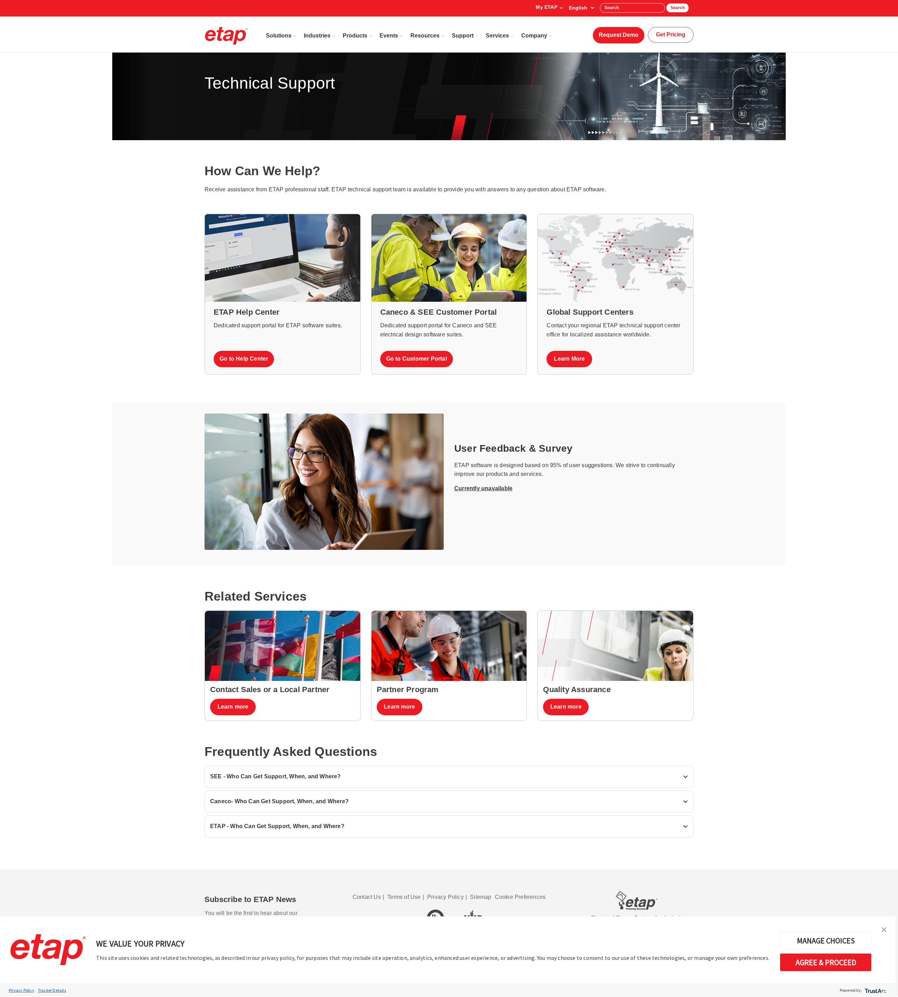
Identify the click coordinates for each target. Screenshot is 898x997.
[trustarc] (875, 990)
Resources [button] (425, 36)
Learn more (233, 707)
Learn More (569, 359)
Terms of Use (404, 897)
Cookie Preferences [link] (520, 897)
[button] (884, 929)
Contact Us (367, 897)
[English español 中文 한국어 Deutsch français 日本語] (581, 8)
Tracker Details (52, 990)
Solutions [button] (278, 36)
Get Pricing (670, 34)
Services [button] (497, 36)
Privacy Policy (21, 990)
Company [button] (534, 36)
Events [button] (389, 36)
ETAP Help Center (247, 312)
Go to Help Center (244, 359)
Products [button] (355, 36)
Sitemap (480, 897)
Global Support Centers (590, 312)
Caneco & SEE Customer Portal (438, 312)
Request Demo (618, 35)
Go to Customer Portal (416, 359)
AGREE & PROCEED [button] (826, 962)
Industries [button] (317, 36)
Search (677, 7)
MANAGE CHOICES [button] (826, 940)
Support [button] (463, 36)
